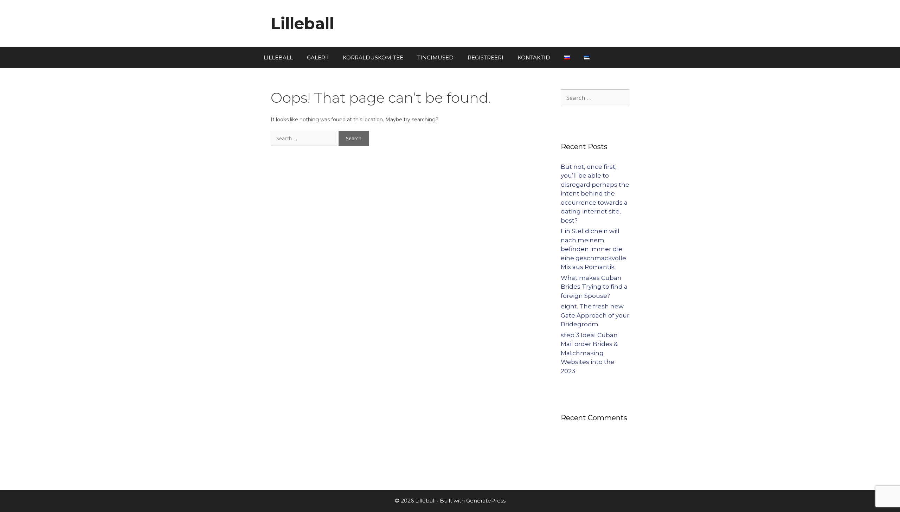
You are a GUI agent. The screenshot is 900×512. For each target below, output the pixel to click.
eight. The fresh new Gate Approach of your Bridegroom (595, 315)
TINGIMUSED (435, 57)
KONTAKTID (534, 57)
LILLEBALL (278, 57)
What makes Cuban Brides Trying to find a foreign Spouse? (594, 286)
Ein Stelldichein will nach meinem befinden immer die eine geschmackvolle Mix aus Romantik (593, 249)
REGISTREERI (485, 57)
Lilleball (302, 23)
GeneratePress (486, 500)
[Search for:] (305, 138)
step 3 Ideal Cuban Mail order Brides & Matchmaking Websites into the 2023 (589, 353)
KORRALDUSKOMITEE (373, 57)
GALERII (318, 57)
